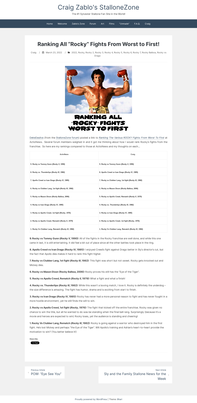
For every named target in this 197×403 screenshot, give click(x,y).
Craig (147, 23)
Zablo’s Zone (78, 23)
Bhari (119, 399)
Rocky (81, 52)
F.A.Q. (137, 23)
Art (102, 23)
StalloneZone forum (67, 137)
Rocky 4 (109, 52)
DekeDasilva (36, 137)
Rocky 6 (127, 52)
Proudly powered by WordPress (91, 399)
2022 (74, 52)
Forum (93, 23)
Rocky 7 (137, 52)
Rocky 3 (99, 52)
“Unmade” (124, 23)
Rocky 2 (90, 52)
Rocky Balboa (149, 52)
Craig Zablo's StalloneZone (98, 7)
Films (111, 23)
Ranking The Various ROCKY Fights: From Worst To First (131, 137)
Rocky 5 (118, 52)
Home (50, 23)
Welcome (62, 23)
